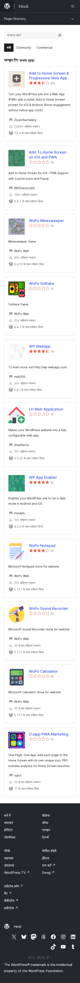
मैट (8, 893)
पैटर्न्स (45, 837)
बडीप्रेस (11, 908)
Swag (48, 872)
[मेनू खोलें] (73, 6)
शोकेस (46, 815)
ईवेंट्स (45, 858)
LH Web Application (46, 409)
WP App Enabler (43, 477)
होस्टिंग (8, 830)
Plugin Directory (15, 18)
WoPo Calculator (43, 671)
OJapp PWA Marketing (48, 734)
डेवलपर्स (9, 865)
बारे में (7, 815)
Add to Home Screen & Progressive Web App (49, 75)
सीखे (7, 851)
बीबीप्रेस (11, 901)
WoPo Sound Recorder (48, 608)
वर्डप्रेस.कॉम (13, 886)
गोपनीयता (9, 837)
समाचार (8, 823)
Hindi (17, 926)
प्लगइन (46, 830)
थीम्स (45, 823)
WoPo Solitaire (41, 283)
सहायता (8, 858)
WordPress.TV (17, 872)
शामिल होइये (49, 851)
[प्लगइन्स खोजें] (60, 35)
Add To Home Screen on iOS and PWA (47, 154)
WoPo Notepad (42, 545)
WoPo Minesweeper (46, 220)
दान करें (48, 865)
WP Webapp (39, 346)
